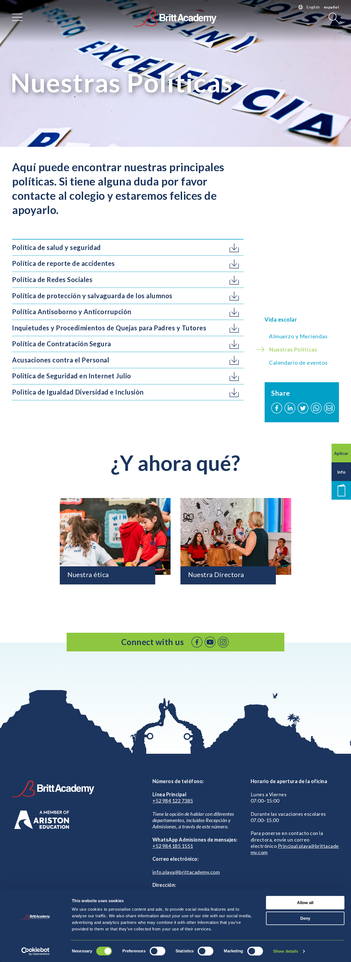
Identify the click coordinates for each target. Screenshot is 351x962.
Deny (305, 918)
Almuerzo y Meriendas (298, 336)
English (313, 7)
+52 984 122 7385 (172, 801)
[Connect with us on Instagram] (223, 642)
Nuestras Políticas (293, 349)
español (331, 7)
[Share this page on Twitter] (303, 408)
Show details (285, 951)
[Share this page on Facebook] (276, 408)
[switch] (157, 951)
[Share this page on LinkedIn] (289, 408)
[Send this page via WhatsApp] (316, 408)
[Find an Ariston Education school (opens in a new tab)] (41, 820)
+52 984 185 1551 (172, 846)
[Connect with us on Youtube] (210, 642)
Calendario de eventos (298, 362)
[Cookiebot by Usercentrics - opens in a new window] (36, 951)
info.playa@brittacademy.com (186, 872)
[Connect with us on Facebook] (196, 642)
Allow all (305, 902)
